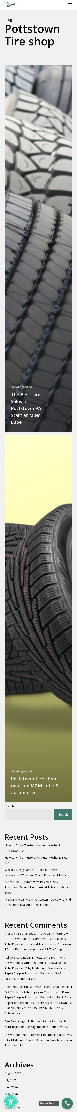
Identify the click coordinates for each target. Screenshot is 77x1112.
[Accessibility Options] (10, 1101)
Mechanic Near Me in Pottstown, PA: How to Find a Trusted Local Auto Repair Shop (38, 902)
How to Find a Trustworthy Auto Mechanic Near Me (37, 860)
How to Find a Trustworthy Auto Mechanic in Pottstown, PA (34, 848)
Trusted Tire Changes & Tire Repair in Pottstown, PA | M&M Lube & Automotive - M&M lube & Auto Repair (37, 939)
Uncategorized (21, 387)
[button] (70, 5)
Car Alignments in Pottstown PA (46, 1027)
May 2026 (11, 1094)
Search (9, 806)
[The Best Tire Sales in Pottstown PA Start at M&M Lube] (38, 248)
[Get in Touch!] (67, 1103)
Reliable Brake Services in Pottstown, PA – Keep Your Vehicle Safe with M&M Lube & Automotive (38, 1008)
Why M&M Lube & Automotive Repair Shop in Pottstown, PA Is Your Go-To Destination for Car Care (36, 973)
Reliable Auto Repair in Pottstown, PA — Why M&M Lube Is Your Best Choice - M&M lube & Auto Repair (35, 963)
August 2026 (13, 1073)
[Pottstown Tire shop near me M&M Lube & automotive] (38, 618)
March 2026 (13, 1108)
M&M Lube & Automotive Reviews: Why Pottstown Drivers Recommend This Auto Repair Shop (37, 887)
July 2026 (11, 1080)
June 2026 (11, 1087)
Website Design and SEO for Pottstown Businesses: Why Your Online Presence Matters (36, 872)
